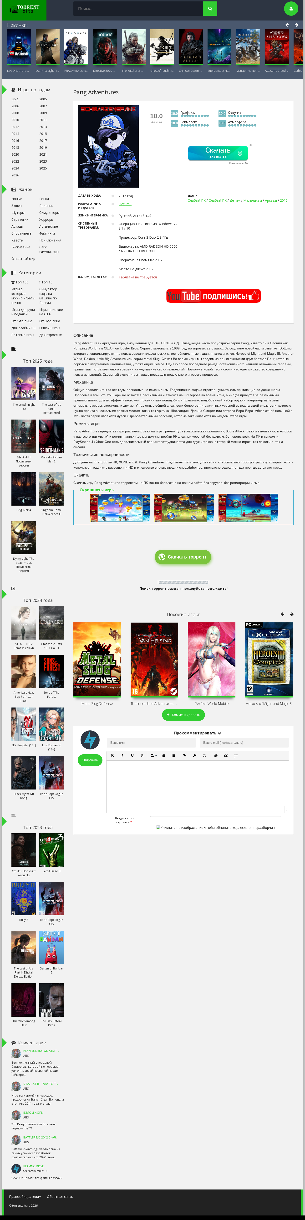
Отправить (90, 760)
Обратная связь (60, 1196)
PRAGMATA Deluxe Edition (76, 71)
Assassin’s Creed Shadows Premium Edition (277, 71)
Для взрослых (50, 335)
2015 (43, 133)
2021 (43, 154)
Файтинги (47, 233)
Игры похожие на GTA (51, 311)
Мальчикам (252, 200)
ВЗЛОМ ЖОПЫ (33, 1113)
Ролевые (46, 205)
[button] (112, 755)
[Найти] (210, 8)
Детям (235, 200)
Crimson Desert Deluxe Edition (191, 71)
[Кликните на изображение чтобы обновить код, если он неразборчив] (216, 827)
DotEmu (125, 204)
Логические (48, 226)
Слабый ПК (197, 200)
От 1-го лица (21, 321)
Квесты (17, 240)
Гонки (44, 198)
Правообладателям (25, 1196)
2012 (15, 126)
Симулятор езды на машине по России (48, 296)
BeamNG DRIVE (33, 1166)
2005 (43, 99)
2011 (43, 120)
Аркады (271, 200)
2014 (15, 133)
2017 (43, 140)
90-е (14, 99)
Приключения (50, 240)
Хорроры (46, 219)
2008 (15, 113)
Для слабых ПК (23, 328)
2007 (43, 106)
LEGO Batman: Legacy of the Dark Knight (19, 71)
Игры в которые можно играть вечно (23, 296)
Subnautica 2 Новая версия (219, 71)
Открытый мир (23, 258)
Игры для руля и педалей (23, 311)
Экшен (16, 205)
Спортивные (21, 233)
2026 (15, 175)
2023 (43, 161)
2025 (43, 168)
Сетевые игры (22, 335)
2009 (43, 113)
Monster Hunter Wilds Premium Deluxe (248, 71)
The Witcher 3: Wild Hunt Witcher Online (134, 71)
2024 (15, 168)
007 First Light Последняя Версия (48, 71)
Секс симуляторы (49, 249)
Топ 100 (21, 282)
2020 (15, 154)
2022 (15, 161)
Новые (16, 198)
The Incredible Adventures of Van (154, 703)
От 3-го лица (49, 321)
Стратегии (19, 219)
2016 (284, 200)
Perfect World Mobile (212, 703)
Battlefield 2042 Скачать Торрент (49, 1137)
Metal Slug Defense (97, 703)
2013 (43, 126)
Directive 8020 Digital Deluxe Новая (105, 71)
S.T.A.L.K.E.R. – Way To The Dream (46, 1084)
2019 (43, 147)
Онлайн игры (49, 328)
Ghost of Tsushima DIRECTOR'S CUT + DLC (162, 71)
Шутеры (18, 212)
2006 (15, 106)
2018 (15, 147)
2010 (15, 120)
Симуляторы (49, 212)
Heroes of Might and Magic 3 (269, 703)
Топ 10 (46, 282)
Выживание (20, 247)
